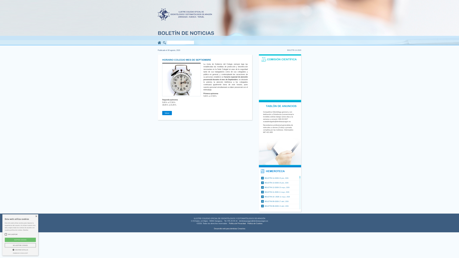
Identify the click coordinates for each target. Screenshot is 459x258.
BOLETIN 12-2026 (277, 187)
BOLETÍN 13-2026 (276, 183)
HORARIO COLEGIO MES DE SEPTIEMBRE (186, 59)
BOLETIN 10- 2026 (277, 197)
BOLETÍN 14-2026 (276, 178)
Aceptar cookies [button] (20, 240)
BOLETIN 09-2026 (276, 201)
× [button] (36, 216)
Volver (167, 113)
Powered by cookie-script (20, 253)
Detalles (25, 230)
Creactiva (241, 229)
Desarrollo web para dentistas (225, 229)
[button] (20, 250)
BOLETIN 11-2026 (276, 192)
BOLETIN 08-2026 (276, 206)
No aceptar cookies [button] (20, 245)
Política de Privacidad (237, 223)
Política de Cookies (254, 223)
